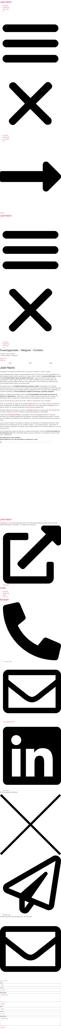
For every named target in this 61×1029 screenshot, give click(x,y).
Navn (1, 982)
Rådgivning (6, 7)
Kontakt (4, 599)
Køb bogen (6, 9)
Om (4, 11)
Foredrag (5, 5)
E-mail (2, 987)
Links (3, 587)
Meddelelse (3, 992)
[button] (30, 73)
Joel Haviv (6, 2)
